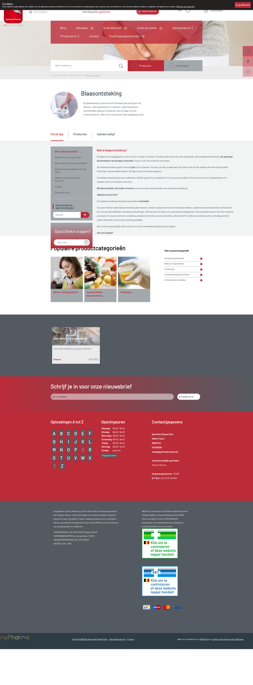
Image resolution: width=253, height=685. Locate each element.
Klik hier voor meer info (185, 7)
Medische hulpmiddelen (174, 264)
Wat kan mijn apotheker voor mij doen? (70, 170)
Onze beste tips (62, 192)
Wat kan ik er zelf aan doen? (68, 157)
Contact (94, 36)
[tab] (59, 136)
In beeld (58, 186)
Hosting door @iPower (234, 639)
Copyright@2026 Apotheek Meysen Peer (89, 639)
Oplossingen (182, 65)
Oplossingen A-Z (182, 28)
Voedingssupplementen (124, 36)
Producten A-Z (69, 36)
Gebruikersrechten (117, 639)
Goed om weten (147, 28)
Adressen (82, 28)
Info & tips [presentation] (57, 134)
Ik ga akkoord (243, 5)
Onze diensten (112, 28)
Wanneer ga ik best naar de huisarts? (67, 179)
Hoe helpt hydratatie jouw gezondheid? (72, 348)
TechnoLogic (217, 639)
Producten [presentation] (80, 134)
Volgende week (109, 455)
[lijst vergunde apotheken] (160, 581)
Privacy (130, 639)
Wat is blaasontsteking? (66, 151)
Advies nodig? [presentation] (106, 134)
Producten (145, 65)
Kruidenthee (169, 269)
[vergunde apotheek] (160, 543)
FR (179, 10)
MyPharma (204, 639)
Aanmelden (217, 10)
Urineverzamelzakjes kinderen (177, 274)
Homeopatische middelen (175, 280)
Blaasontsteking (93, 75)
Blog (63, 28)
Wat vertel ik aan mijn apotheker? (71, 163)
